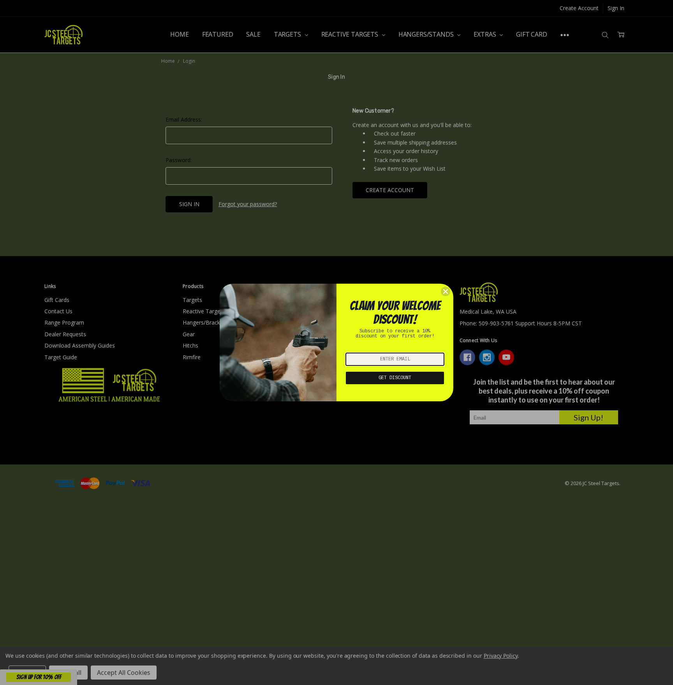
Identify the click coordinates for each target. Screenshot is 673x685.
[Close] (445, 291)
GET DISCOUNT (395, 378)
